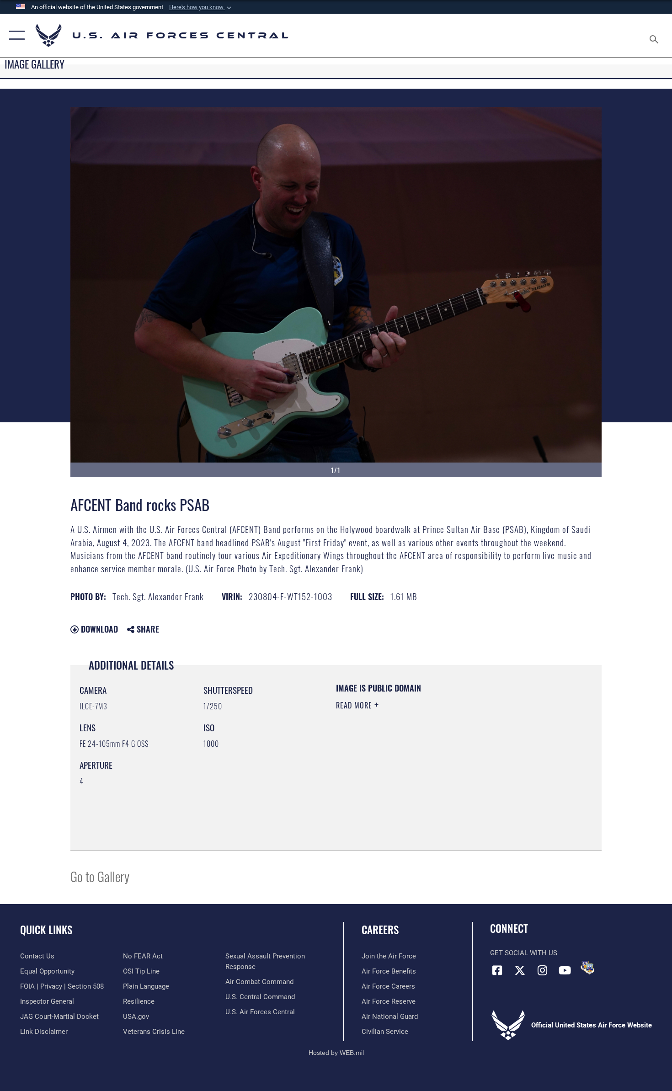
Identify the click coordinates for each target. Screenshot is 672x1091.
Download (98, 629)
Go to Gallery (99, 876)
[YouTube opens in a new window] (564, 970)
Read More (355, 705)
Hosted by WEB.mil (336, 1052)
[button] (201, 7)
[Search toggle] (655, 35)
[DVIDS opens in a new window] (587, 967)
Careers (380, 929)
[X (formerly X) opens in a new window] (520, 970)
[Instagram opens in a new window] (542, 970)
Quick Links (46, 929)
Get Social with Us (523, 953)
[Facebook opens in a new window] (497, 970)
